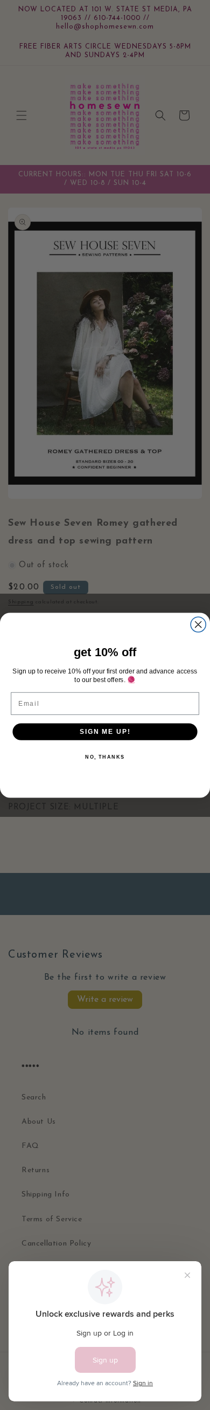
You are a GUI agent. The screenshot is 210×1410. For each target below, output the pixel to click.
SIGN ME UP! (105, 730)
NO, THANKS (105, 757)
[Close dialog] (198, 624)
